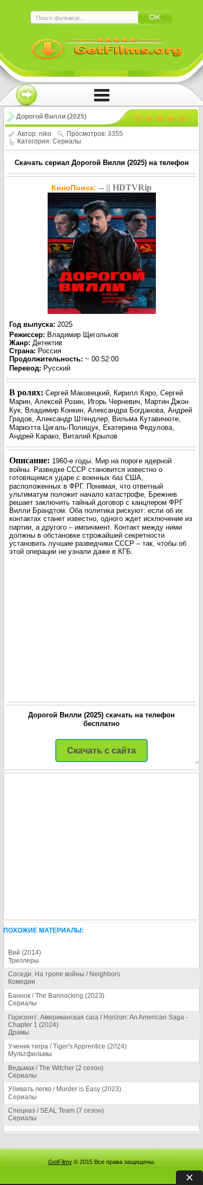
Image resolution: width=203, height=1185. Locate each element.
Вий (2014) (24, 952)
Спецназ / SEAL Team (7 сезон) (56, 1110)
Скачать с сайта (101, 750)
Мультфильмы (30, 1054)
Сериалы (67, 141)
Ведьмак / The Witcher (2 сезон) (55, 1068)
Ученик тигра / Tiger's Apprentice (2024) (67, 1046)
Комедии (21, 981)
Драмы (18, 1032)
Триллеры (23, 960)
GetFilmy (60, 1162)
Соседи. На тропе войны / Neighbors (64, 974)
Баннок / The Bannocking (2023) (56, 995)
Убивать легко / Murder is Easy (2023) (64, 1089)
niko (45, 134)
